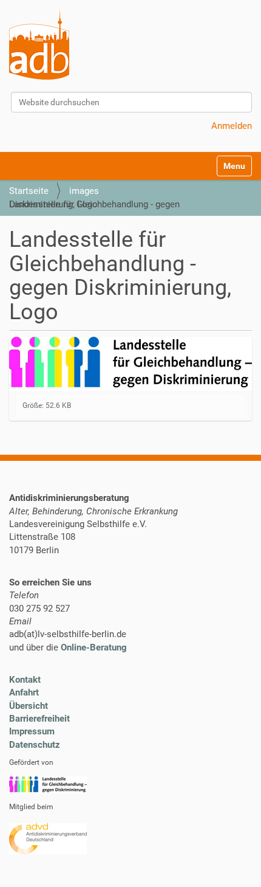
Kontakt (25, 679)
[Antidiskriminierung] (39, 44)
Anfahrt (24, 692)
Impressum (32, 731)
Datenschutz (34, 744)
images (84, 190)
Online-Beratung (94, 647)
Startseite (29, 190)
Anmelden (231, 125)
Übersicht (28, 705)
